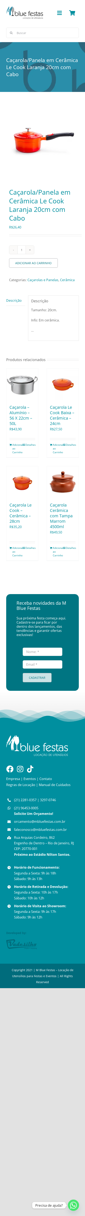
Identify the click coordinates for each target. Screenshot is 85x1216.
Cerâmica (67, 280)
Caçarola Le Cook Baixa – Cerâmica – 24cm (62, 415)
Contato (45, 778)
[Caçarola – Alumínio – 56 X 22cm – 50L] (22, 384)
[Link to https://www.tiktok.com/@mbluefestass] (30, 769)
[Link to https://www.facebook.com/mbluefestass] (9, 769)
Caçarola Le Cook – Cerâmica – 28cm (20, 513)
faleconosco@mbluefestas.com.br (40, 829)
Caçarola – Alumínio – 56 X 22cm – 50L (20, 415)
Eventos (30, 778)
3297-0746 (48, 800)
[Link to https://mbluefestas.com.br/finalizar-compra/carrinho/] (72, 13)
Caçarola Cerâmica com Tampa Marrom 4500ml (61, 515)
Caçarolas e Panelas (42, 280)
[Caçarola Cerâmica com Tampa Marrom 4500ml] (63, 482)
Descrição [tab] (14, 300)
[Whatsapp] (73, 1205)
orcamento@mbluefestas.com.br (39, 821)
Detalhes (30, 445)
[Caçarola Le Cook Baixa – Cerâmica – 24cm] (63, 384)
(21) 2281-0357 (25, 800)
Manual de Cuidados (55, 785)
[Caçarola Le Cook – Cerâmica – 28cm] (22, 482)
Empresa (13, 778)
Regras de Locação (20, 785)
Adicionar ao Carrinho (33, 263)
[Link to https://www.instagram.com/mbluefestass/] (20, 769)
